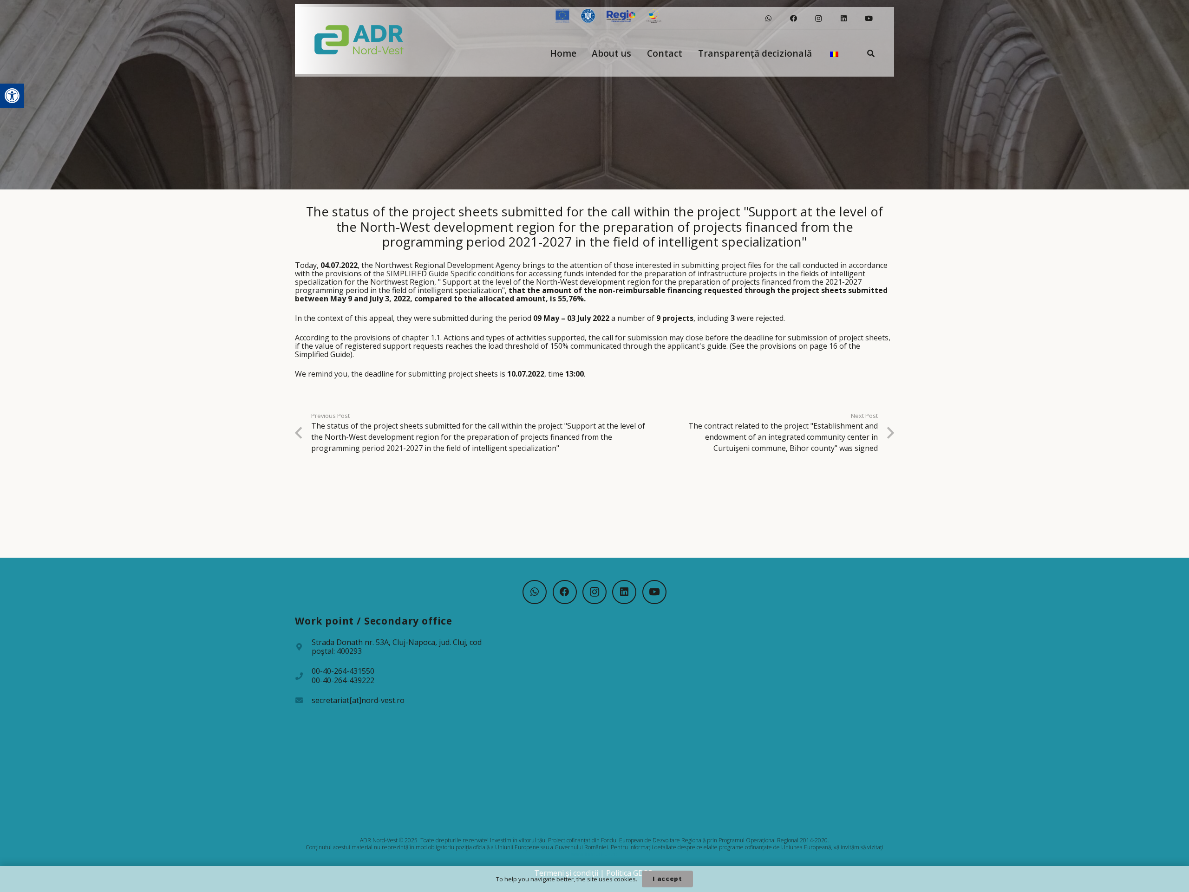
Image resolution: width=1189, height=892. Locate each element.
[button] (12, 96)
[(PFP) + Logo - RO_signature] (359, 39)
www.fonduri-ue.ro (594, 854)
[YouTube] (868, 19)
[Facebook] (793, 19)
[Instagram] (818, 19)
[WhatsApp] (768, 19)
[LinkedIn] (843, 19)
